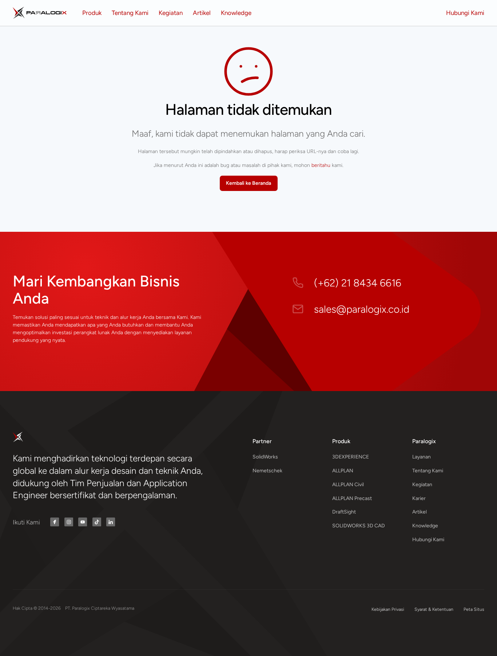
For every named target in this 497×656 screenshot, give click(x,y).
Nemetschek (267, 471)
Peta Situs (474, 609)
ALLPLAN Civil (348, 484)
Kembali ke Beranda (248, 183)
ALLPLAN (342, 471)
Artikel (419, 512)
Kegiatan (422, 484)
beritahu (320, 165)
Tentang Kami (427, 471)
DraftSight (344, 512)
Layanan (421, 457)
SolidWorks (265, 457)
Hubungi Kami (428, 539)
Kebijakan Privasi (387, 609)
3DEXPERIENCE (350, 457)
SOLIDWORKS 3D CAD (358, 526)
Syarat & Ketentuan (433, 609)
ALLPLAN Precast (352, 498)
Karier (419, 498)
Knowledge (425, 526)
